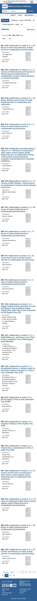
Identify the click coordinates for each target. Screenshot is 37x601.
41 (34, 572)
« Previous (4, 35)
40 (30, 572)
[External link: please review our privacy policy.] (3, 585)
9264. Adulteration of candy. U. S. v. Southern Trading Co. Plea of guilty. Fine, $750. (17, 424)
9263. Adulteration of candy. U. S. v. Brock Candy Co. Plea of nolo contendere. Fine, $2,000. (17, 399)
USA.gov (23, 598)
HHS (19, 598)
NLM (12, 598)
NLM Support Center (25, 589)
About (13, 15)
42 (3, 575)
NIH (16, 598)
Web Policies (5, 589)
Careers (22, 593)
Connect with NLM (7, 581)
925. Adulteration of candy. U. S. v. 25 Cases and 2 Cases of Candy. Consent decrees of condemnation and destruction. (18, 258)
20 (11, 38)
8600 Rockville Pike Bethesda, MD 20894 (25, 584)
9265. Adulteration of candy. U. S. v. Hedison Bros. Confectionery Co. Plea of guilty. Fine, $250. (17, 448)
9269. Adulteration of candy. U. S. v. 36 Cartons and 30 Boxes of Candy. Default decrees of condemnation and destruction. (18, 551)
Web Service (29, 15)
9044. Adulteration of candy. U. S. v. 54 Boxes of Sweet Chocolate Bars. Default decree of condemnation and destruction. (18, 48)
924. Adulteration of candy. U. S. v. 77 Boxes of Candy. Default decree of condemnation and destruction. (17, 233)
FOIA (3, 591)
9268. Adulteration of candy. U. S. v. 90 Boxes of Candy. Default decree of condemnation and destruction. (18, 527)
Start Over (5, 20)
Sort (3, 38)
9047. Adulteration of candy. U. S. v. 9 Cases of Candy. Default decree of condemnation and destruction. (17, 126)
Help (20, 15)
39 (26, 572)
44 (10, 575)
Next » (22, 35)
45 (14, 575)
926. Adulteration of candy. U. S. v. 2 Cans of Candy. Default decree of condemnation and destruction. (17, 282)
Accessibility (23, 591)
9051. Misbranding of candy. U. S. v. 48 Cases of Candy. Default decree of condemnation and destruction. (18, 209)
